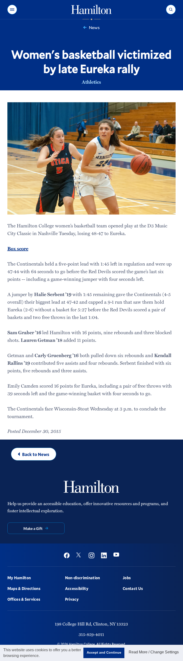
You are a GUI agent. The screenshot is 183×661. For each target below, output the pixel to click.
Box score (17, 248)
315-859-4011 (91, 634)
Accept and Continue (104, 652)
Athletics (91, 81)
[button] (12, 9)
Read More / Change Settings (154, 652)
